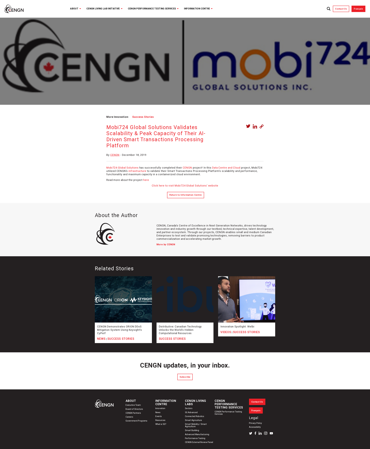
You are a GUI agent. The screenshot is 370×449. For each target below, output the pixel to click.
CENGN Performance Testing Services (152, 8)
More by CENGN (166, 244)
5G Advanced (191, 412)
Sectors (188, 408)
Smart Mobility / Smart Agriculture (196, 425)
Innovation (160, 408)
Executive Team (133, 405)
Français (358, 9)
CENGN (115, 154)
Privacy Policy (255, 423)
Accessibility (255, 427)
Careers (129, 417)
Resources (160, 420)
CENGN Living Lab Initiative (103, 8)
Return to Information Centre (185, 195)
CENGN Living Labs (195, 402)
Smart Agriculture (193, 420)
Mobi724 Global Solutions (122, 167)
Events (158, 416)
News (158, 412)
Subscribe (185, 377)
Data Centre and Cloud (226, 167)
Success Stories (143, 116)
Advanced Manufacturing (197, 434)
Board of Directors (134, 409)
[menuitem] (73, 9)
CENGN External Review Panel (199, 442)
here (146, 179)
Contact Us (341, 9)
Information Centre (197, 8)
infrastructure (137, 170)
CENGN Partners (133, 413)
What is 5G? (160, 424)
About (74, 8)
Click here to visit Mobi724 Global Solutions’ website (185, 185)
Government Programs (136, 421)
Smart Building (192, 430)
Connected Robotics (194, 416)
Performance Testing (195, 438)
